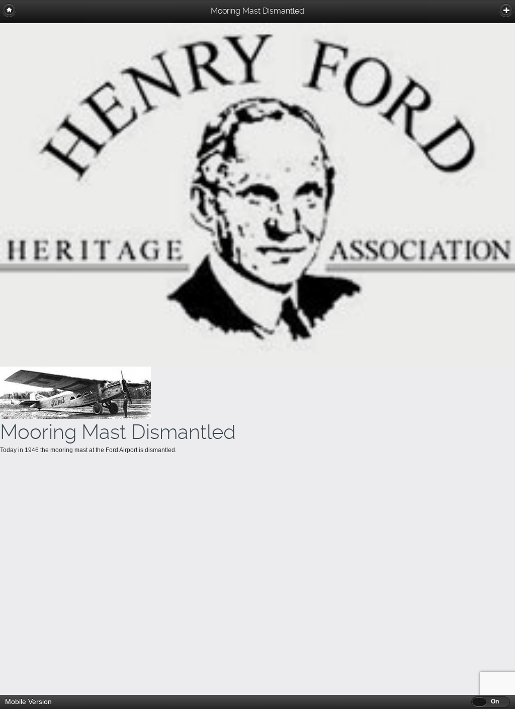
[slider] (479, 701)
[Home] (9, 10)
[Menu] (505, 10)
